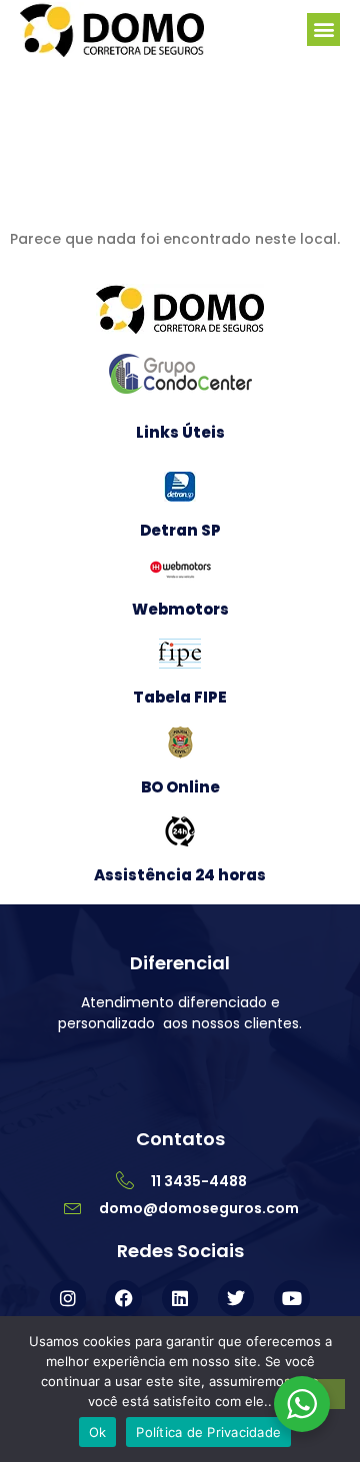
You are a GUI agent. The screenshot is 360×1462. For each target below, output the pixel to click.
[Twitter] (236, 1298)
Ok (98, 1432)
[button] (323, 29)
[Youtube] (292, 1298)
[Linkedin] (180, 1298)
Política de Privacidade (208, 1432)
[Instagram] (68, 1298)
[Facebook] (124, 1298)
